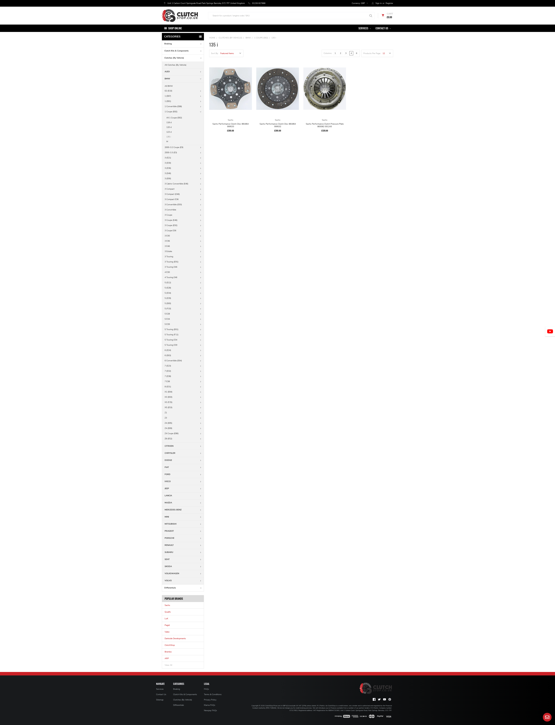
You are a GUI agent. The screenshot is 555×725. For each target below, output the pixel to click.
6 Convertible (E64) (173, 360)
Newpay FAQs (210, 710)
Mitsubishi (170, 524)
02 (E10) (168, 90)
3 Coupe (168, 215)
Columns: (328, 53)
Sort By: (214, 53)
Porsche (169, 538)
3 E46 (167, 246)
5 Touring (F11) (171, 334)
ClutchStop (170, 645)
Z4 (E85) (168, 423)
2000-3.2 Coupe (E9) (174, 147)
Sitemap (159, 699)
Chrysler (170, 453)
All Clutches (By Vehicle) (175, 65)
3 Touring (169, 256)
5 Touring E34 (171, 339)
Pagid (167, 625)
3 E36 (167, 241)
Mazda (168, 502)
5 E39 (167, 324)
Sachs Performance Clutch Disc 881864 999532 (278, 125)
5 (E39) (168, 298)
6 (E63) (168, 355)
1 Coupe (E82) (171, 111)
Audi (167, 71)
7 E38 (167, 381)
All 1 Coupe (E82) (174, 117)
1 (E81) (168, 101)
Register (389, 3)
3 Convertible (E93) (173, 204)
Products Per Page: (372, 53)
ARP (167, 658)
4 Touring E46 (171, 277)
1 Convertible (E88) (173, 106)
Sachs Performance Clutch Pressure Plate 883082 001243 (325, 125)
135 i (168, 136)
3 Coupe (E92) (171, 225)
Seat (167, 559)
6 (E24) (168, 350)
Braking (168, 43)
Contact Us (382, 28)
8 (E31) (168, 386)
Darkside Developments (175, 638)
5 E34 (167, 319)
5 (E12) (168, 282)
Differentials (170, 587)
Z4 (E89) (168, 428)
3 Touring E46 (171, 267)
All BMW (169, 86)
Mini (167, 516)
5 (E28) (168, 287)
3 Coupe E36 (170, 230)
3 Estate (168, 251)
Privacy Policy (210, 699)
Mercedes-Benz (173, 509)
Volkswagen (172, 573)
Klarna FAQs (209, 705)
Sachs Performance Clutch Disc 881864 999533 (230, 125)
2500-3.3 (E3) (171, 152)
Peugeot (169, 531)
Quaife (168, 612)
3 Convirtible (170, 209)
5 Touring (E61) (171, 329)
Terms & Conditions (213, 694)
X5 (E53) (168, 407)
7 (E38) (168, 376)
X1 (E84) (168, 391)
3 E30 (167, 235)
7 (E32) (168, 371)
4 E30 (167, 272)
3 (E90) (168, 178)
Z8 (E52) (168, 438)
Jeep (167, 488)
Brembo (168, 651)
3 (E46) (168, 173)
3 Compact (169, 189)
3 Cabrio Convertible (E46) (176, 183)
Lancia (168, 495)
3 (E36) (168, 168)
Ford (167, 474)
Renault (169, 545)
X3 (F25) (168, 402)
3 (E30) (168, 163)
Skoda (168, 566)
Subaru (169, 552)
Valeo (167, 631)
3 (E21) (168, 157)
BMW (167, 78)
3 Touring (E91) (171, 261)
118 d (169, 122)
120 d (169, 127)
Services (363, 28)
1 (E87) (168, 96)
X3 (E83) (168, 397)
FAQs (206, 689)
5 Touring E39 (171, 345)
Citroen (169, 446)
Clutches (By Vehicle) (174, 58)
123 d (169, 132)
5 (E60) (168, 303)
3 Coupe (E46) (171, 220)
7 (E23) (168, 365)
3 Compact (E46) (172, 194)
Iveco (168, 481)
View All (168, 665)
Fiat (167, 467)
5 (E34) (168, 293)
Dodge (168, 460)
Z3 (166, 417)
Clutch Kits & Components (176, 50)
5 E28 (167, 313)
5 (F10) (168, 308)
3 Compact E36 (171, 199)
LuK (166, 618)
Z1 (166, 412)
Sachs (167, 605)
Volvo (168, 580)
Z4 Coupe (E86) (171, 433)
